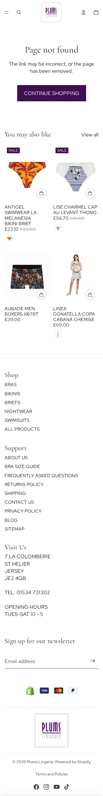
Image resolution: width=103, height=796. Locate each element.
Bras (11, 385)
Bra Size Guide (22, 467)
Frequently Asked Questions (41, 476)
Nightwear (18, 411)
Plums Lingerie (40, 761)
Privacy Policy (23, 511)
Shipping (15, 493)
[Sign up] (92, 661)
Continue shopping (51, 93)
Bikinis (12, 394)
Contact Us (19, 502)
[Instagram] (46, 786)
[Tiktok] (66, 786)
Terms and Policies (51, 774)
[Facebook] (36, 786)
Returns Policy (24, 484)
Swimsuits (17, 421)
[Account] (83, 12)
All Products (22, 429)
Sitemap (14, 529)
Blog (11, 520)
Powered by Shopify (73, 761)
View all (89, 134)
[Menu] (6, 12)
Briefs (12, 403)
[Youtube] (56, 786)
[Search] (19, 12)
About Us (16, 458)
